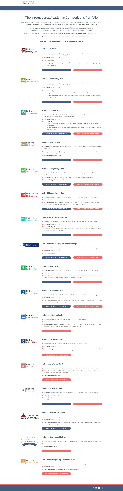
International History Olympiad (39, 27)
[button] (96, 8)
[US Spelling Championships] (29, 459)
